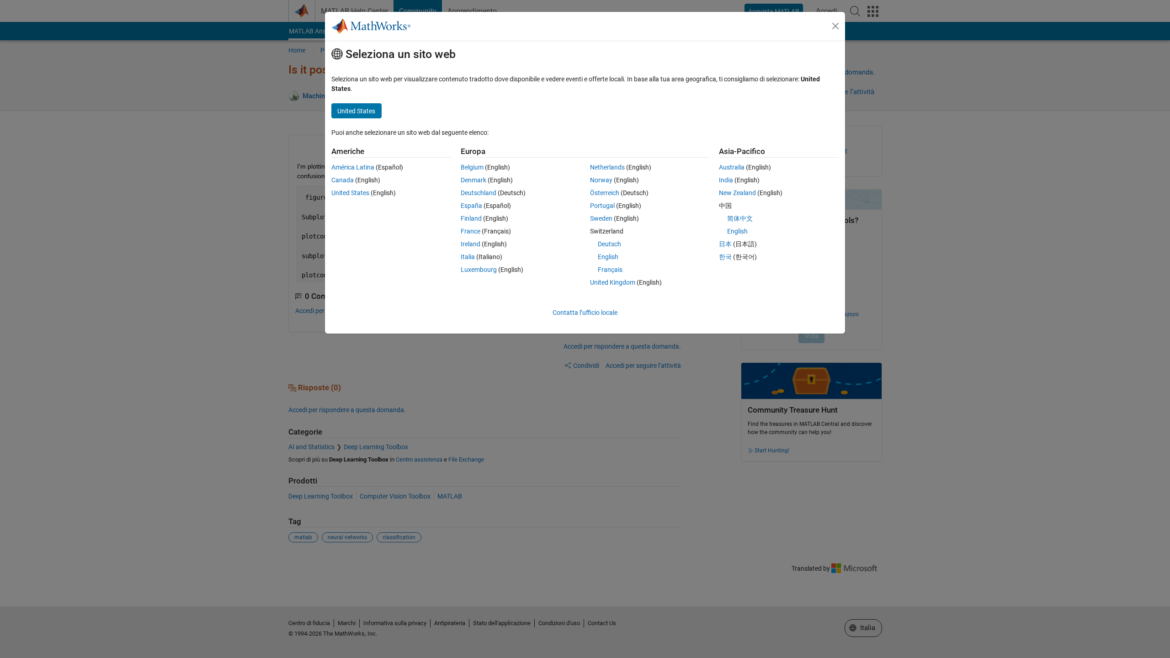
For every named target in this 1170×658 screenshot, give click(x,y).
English (608, 256)
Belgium (472, 167)
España (471, 205)
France (470, 231)
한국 (725, 256)
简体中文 (740, 218)
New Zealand (737, 192)
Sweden (601, 218)
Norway (601, 180)
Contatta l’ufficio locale (585, 312)
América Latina (352, 167)
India (726, 180)
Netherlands (607, 167)
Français (610, 269)
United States (350, 192)
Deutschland (478, 192)
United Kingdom (612, 282)
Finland (471, 218)
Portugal (602, 205)
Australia (732, 167)
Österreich (604, 192)
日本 (725, 244)
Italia (468, 256)
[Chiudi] (835, 26)
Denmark (473, 180)
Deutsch (609, 244)
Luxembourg (479, 269)
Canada (342, 180)
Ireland (470, 244)
